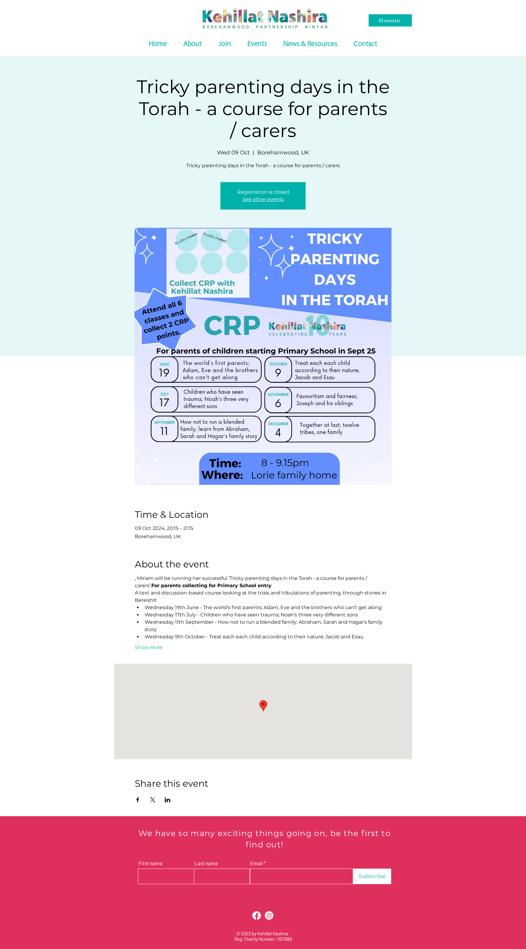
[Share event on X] (153, 799)
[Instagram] (269, 915)
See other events (263, 199)
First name (150, 863)
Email (256, 863)
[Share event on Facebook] (138, 799)
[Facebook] (256, 915)
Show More (148, 647)
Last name (206, 863)
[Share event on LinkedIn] (167, 799)
